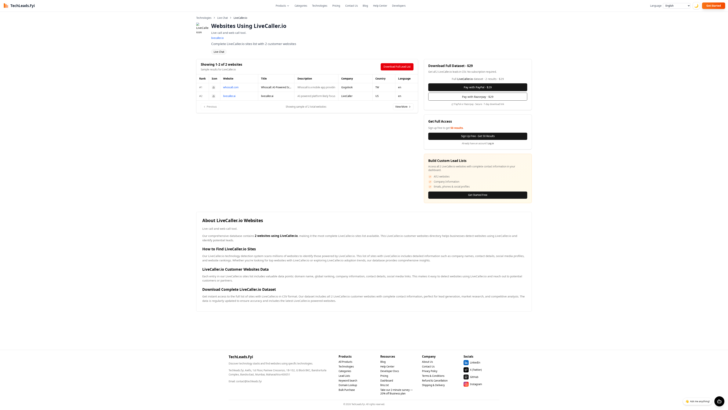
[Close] (399, 183)
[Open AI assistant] (719, 401)
